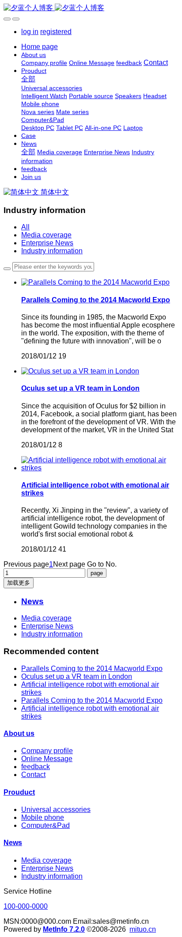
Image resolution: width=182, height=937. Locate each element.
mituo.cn (142, 929)
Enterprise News (47, 243)
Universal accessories (56, 809)
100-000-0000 (26, 906)
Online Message (46, 758)
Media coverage (46, 235)
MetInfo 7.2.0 (64, 929)
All (25, 227)
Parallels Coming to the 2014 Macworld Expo (92, 668)
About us (19, 733)
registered (56, 31)
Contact (33, 774)
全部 (28, 79)
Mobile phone (42, 817)
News (13, 842)
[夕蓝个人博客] (91, 8)
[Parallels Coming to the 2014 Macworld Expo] (95, 282)
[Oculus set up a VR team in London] (80, 371)
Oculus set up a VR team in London (76, 676)
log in (29, 31)
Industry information (52, 251)
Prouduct (19, 792)
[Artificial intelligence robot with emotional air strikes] (99, 468)
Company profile (47, 750)
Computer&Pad (45, 825)
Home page (39, 46)
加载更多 (18, 582)
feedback (35, 766)
